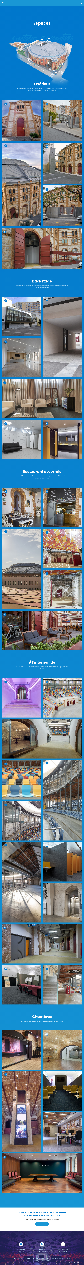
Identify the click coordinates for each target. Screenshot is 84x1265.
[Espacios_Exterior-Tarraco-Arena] (22, 120)
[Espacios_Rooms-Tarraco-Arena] (22, 1050)
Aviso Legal (50, 1258)
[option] (71, 1262)
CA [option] (75, 1263)
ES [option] (71, 1263)
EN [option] (78, 1263)
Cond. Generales (60, 1258)
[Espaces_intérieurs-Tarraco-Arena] (22, 698)
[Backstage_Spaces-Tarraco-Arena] (22, 316)
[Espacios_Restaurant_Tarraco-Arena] (22, 507)
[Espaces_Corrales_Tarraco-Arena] (63, 548)
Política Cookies (46, 1260)
